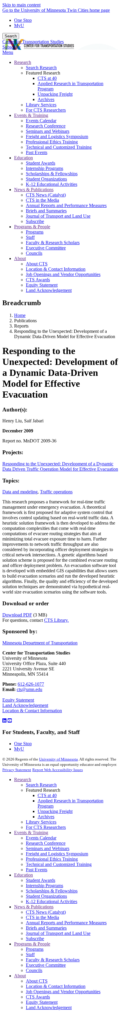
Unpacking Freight (55, 811)
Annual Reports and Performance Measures (66, 922)
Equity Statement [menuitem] (42, 284)
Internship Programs (44, 885)
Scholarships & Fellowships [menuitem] (52, 173)
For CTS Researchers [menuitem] (46, 110)
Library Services (41, 821)
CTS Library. (56, 620)
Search (11, 36)
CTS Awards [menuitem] (38, 279)
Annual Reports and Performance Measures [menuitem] (66, 205)
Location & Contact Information (32, 710)
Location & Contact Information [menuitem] (55, 269)
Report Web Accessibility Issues (57, 770)
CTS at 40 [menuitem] (47, 78)
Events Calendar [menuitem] (41, 120)
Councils (34, 970)
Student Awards (40, 880)
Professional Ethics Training (52, 859)
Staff (30, 954)
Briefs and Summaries (46, 927)
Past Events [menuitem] (36, 152)
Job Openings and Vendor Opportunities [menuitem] (63, 274)
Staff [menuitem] (30, 237)
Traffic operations (56, 491)
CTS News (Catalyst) (46, 912)
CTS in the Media (42, 917)
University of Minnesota (58, 759)
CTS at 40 (47, 795)
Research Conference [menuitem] (45, 125)
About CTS (37, 980)
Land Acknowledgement (25, 705)
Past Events (36, 869)
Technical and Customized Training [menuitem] (59, 147)
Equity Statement (18, 699)
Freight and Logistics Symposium (57, 853)
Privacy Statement (16, 770)
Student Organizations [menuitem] (46, 178)
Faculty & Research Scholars (53, 959)
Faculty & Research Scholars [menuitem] (53, 242)
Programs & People (32, 943)
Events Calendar (41, 837)
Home (20, 315)
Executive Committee (46, 965)
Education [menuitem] (23, 157)
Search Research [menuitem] (41, 67)
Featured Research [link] (43, 72)
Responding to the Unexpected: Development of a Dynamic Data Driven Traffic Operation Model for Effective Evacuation (60, 466)
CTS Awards (38, 996)
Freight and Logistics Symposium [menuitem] (57, 136)
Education (23, 874)
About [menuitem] (20, 258)
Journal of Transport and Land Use (58, 933)
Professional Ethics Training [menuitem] (52, 141)
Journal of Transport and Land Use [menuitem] (58, 216)
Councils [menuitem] (34, 253)
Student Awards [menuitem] (40, 163)
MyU (19, 25)
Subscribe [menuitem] (35, 221)
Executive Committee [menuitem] (46, 247)
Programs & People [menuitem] (32, 226)
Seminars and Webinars (47, 848)
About (20, 975)
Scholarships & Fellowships (52, 890)
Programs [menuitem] (34, 231)
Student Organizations (46, 896)
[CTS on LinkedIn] (4, 720)
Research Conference (45, 843)
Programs (34, 949)
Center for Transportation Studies (33, 41)
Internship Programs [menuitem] (44, 168)
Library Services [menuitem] (41, 104)
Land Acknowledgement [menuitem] (49, 290)
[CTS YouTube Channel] (10, 720)
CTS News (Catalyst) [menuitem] (46, 194)
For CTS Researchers (46, 827)
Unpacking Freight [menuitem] (55, 94)
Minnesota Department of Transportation (40, 642)
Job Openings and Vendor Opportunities (63, 991)
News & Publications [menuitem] (33, 189)
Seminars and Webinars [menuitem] (47, 131)
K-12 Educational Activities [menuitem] (51, 184)
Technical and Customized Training (59, 864)
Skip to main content (21, 4)
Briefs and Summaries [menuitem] (46, 210)
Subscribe (11, 46)
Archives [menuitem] (46, 99)
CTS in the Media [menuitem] (42, 200)
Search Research (41, 784)
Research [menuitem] (22, 62)
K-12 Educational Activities (51, 901)
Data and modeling (20, 491)
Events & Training (31, 832)
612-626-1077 (31, 684)
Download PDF (17, 614)
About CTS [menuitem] (37, 263)
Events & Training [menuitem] (31, 115)
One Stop (23, 20)
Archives (46, 816)
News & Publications (33, 906)
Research (22, 779)
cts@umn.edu (29, 689)
